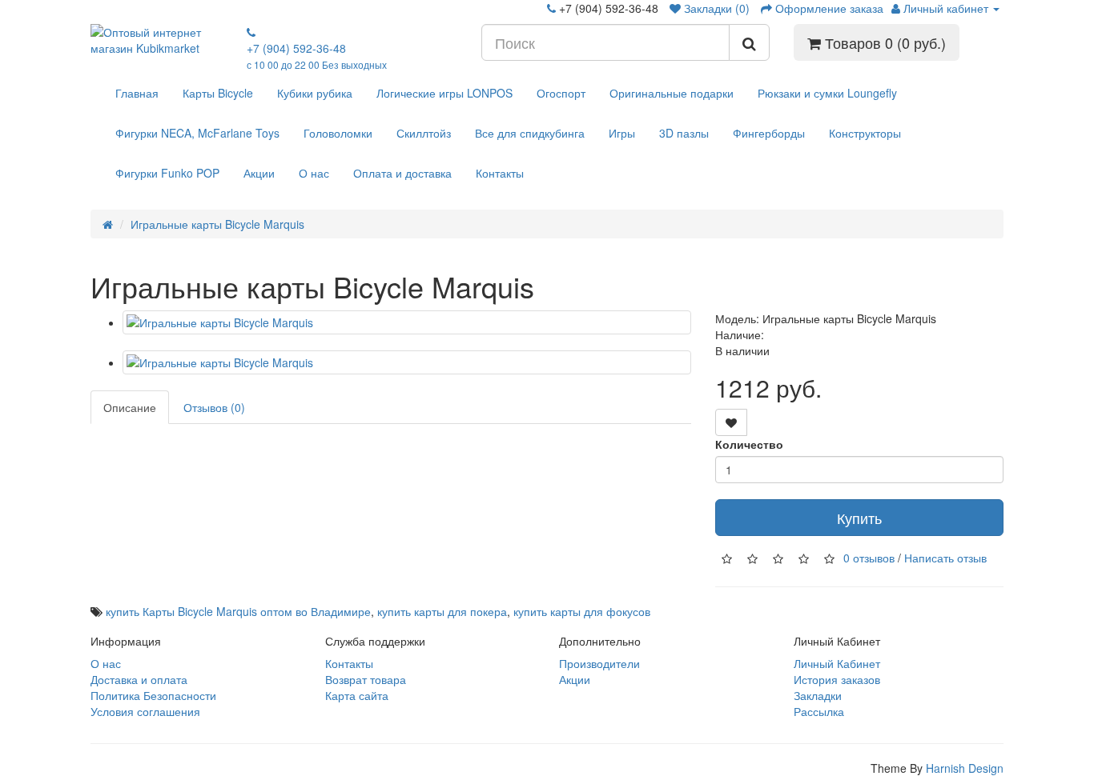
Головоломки (338, 133)
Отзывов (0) (214, 407)
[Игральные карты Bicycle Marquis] (407, 322)
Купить (859, 517)
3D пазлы (684, 133)
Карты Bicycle (218, 93)
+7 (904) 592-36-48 (317, 55)
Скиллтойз (423, 133)
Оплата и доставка (402, 173)
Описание (129, 407)
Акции (259, 173)
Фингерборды (769, 133)
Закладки (818, 695)
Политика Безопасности (153, 695)
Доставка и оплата (138, 679)
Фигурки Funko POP (167, 173)
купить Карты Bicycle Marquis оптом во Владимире (238, 611)
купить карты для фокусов (581, 611)
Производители (599, 663)
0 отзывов (869, 557)
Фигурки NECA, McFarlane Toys (197, 133)
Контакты (500, 173)
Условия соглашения (145, 711)
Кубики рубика (314, 93)
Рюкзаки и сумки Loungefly (827, 93)
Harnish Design (965, 768)
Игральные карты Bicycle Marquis (217, 224)
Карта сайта (356, 695)
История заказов (837, 679)
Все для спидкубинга (530, 133)
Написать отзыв (945, 557)
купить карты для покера (442, 611)
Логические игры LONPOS (444, 93)
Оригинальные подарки (671, 93)
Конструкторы (865, 133)
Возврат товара (365, 679)
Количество (749, 444)
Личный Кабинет (837, 663)
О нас (314, 173)
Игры (622, 133)
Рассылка (819, 711)
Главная (137, 93)
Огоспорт (561, 93)
